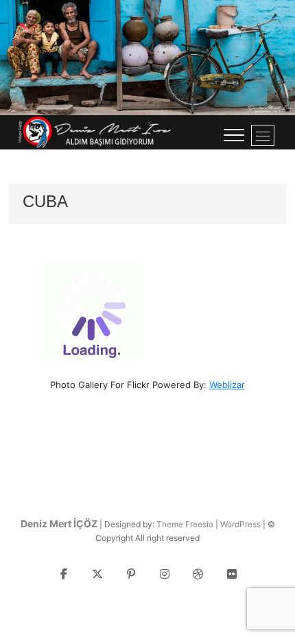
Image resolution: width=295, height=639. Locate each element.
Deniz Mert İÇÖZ (59, 523)
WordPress (240, 524)
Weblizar (227, 384)
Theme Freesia (184, 524)
